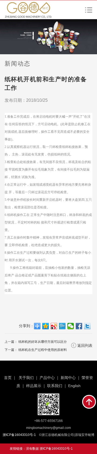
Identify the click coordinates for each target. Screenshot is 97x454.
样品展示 (33, 386)
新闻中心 (68, 377)
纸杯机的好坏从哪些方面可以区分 (42, 342)
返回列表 (84, 345)
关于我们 (26, 377)
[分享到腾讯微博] (62, 326)
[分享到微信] (70, 326)
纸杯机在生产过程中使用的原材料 (42, 350)
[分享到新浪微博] (54, 326)
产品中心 (47, 377)
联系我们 (54, 386)
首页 (8, 377)
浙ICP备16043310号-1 (56, 448)
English (74, 386)
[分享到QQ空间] (45, 326)
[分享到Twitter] (87, 326)
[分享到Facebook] (79, 326)
